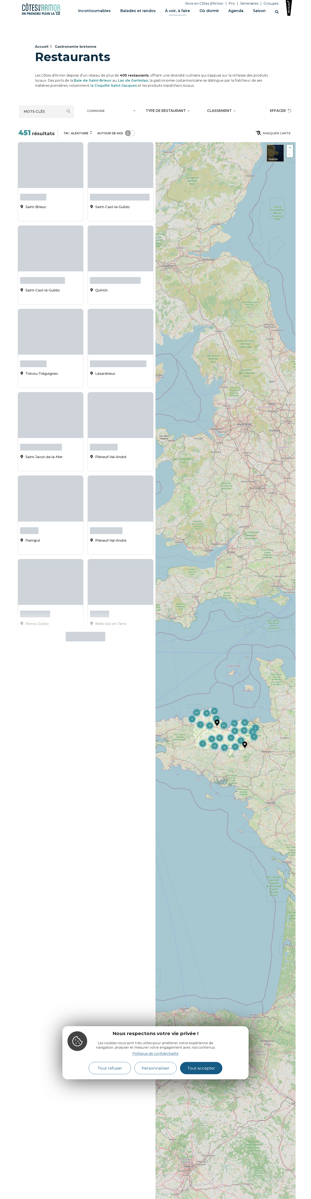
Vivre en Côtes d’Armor (204, 3)
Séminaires (249, 3)
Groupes (271, 3)
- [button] (290, 154)
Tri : (75, 133)
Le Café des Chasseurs (115, 271)
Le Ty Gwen (33, 346)
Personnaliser (155, 1067)
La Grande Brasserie (42, 271)
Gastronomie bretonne (75, 47)
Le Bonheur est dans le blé (120, 195)
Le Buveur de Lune (41, 421)
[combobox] (112, 112)
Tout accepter (201, 1067)
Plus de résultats (84, 586)
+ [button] (290, 148)
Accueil (41, 47)
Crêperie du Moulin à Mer (118, 346)
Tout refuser (110, 1067)
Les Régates (104, 421)
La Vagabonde (106, 497)
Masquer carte (277, 133)
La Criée (29, 497)
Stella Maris (33, 195)
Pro (232, 3)
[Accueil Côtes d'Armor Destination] (41, 14)
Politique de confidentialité (155, 1053)
